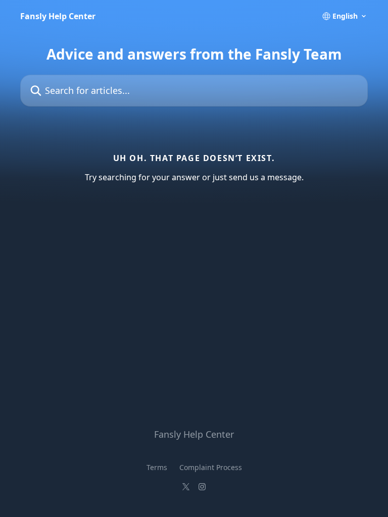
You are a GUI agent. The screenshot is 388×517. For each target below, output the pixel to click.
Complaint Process (210, 467)
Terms (157, 467)
